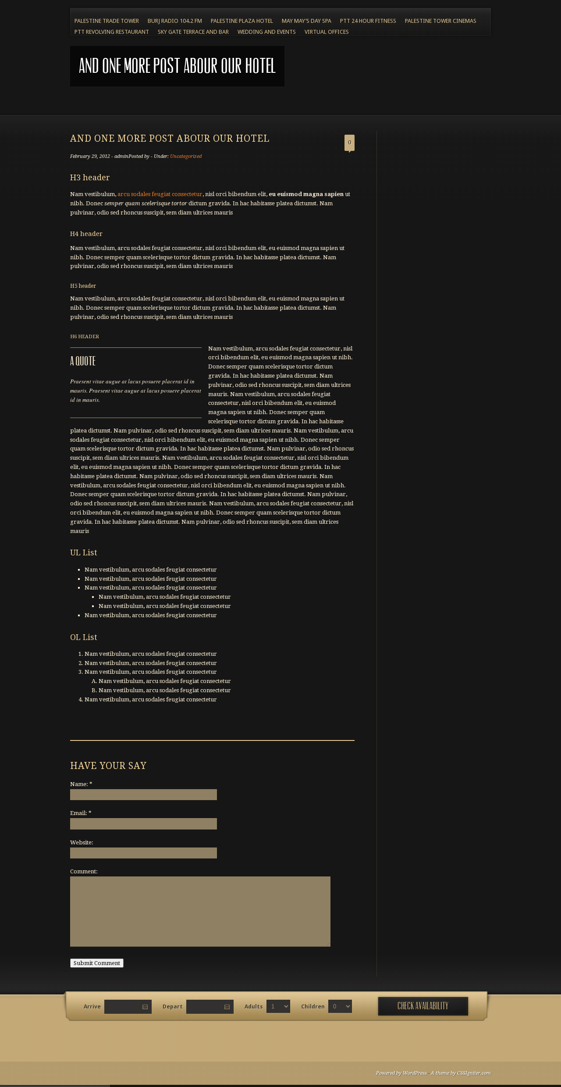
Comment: (84, 871)
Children (313, 1006)
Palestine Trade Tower (107, 21)
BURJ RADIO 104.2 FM (175, 21)
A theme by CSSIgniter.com (461, 1073)
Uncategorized (186, 156)
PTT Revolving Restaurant (112, 32)
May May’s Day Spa (306, 21)
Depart (173, 1006)
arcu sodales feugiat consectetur (159, 194)
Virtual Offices (327, 32)
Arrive (92, 1006)
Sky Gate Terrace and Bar (193, 32)
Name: (81, 784)
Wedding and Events (267, 32)
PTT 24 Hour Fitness (368, 21)
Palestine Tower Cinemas (440, 21)
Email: (81, 813)
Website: (81, 842)
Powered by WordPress (401, 1073)
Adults (254, 1006)
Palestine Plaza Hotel (242, 21)
